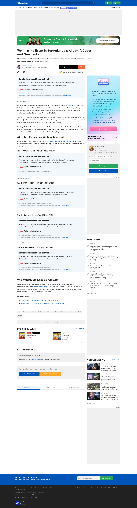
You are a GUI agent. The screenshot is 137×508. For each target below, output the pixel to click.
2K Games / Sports (68, 312)
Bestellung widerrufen (56, 488)
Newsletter (69, 488)
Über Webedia (38, 488)
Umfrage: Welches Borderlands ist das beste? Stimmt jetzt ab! (104, 267)
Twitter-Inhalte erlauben (32, 167)
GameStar (17, 492)
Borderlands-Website (42, 286)
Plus (109, 3)
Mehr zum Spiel (103, 171)
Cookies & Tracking (113, 488)
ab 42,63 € (65, 338)
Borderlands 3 (71, 105)
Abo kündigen (46, 488)
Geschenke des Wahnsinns (71, 120)
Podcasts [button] (47, 8)
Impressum (18, 488)
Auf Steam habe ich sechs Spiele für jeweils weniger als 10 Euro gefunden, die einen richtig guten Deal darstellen (103, 248)
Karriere (64, 488)
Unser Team (24, 488)
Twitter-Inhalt (25, 178)
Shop (117, 3)
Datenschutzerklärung (66, 95)
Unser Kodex (31, 488)
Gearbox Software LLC (56, 312)
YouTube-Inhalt (26, 101)
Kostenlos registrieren (50, 374)
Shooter (20, 315)
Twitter (17, 494)
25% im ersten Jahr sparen (107, 41)
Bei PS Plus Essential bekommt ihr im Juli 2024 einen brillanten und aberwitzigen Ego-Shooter (104, 286)
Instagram (27, 494)
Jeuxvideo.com (41, 492)
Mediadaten (94, 488)
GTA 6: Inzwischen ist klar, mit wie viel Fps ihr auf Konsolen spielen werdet (109, 368)
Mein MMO (29, 492)
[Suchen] (93, 2)
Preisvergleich (26, 328)
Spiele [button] (25, 8)
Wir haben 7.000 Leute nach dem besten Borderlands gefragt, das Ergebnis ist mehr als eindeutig (104, 258)
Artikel (19, 312)
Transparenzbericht (20, 489)
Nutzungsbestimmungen (84, 488)
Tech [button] (40, 8)
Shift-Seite (58, 286)
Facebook (22, 494)
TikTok (32, 494)
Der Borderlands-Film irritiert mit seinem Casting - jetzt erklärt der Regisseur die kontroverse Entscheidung (102, 276)
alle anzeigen (80, 329)
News (24, 312)
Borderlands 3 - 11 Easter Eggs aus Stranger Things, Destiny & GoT (42, 303)
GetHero (35, 492)
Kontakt (75, 488)
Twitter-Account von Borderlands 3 (61, 141)
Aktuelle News (96, 359)
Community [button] (55, 8)
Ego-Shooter (78, 312)
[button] (18, 8)
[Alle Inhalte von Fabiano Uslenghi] (19, 67)
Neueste (28, 388)
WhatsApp (37, 494)
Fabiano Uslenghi (27, 66)
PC (48, 312)
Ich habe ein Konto (29, 374)
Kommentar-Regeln (34, 359)
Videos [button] (35, 8)
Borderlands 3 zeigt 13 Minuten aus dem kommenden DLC (40, 300)
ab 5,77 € (29, 338)
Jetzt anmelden (106, 478)
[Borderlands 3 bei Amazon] (57, 336)
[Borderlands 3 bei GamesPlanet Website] (22, 336)
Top (73, 388)
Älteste (51, 388)
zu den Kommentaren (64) (50, 322)
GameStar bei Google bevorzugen (73, 72)
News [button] (30, 8)
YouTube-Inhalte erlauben (33, 89)
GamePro (23, 492)
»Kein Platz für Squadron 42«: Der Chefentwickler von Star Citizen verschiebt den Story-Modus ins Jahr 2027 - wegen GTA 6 (109, 399)
